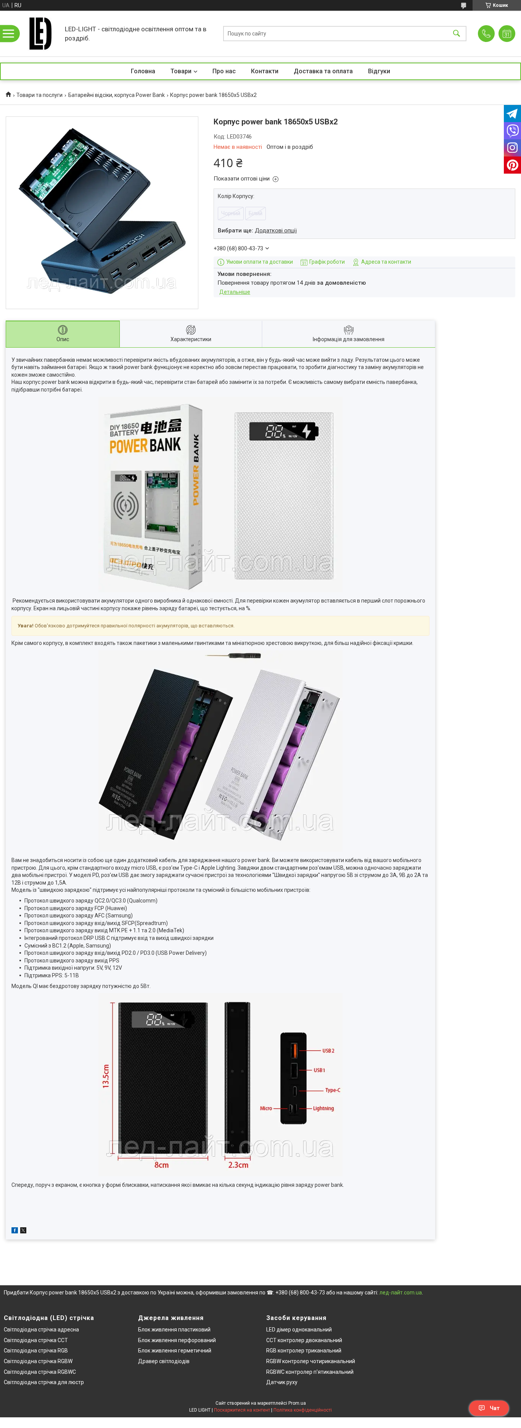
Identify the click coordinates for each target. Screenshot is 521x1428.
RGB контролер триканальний (303, 1350)
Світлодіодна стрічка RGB (36, 1350)
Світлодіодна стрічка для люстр (44, 1382)
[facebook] (14, 1231)
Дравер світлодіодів (164, 1361)
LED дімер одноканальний (299, 1329)
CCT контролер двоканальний (304, 1340)
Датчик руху (281, 1382)
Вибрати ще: (257, 230)
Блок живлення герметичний (174, 1350)
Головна (143, 71)
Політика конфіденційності (302, 1410)
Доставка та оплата (323, 71)
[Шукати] (456, 34)
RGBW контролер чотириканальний (310, 1361)
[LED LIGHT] (40, 34)
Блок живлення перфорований (177, 1340)
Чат (495, 1408)
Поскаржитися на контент (242, 1410)
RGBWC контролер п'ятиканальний (310, 1372)
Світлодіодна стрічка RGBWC (40, 1372)
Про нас (224, 71)
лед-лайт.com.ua (400, 1292)
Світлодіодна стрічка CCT (36, 1340)
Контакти (264, 71)
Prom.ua (297, 1403)
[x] (23, 1231)
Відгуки (379, 71)
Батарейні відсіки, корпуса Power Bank (116, 95)
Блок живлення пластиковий (174, 1329)
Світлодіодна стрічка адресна (41, 1329)
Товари (180, 71)
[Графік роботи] (506, 33)
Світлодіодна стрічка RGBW (38, 1361)
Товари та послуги (39, 95)
